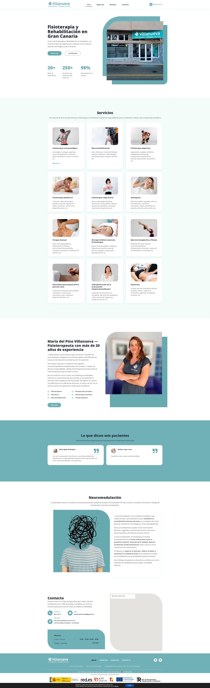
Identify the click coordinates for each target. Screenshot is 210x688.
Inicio (89, 5)
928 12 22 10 (157, 4)
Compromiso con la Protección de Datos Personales (122, 666)
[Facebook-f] (155, 660)
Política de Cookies (76, 666)
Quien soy (100, 5)
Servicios (113, 5)
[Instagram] (160, 660)
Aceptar (130, 685)
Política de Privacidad (93, 666)
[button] (56, 165)
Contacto (125, 5)
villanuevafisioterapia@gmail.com (84, 614)
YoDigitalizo (128, 672)
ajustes (116, 686)
